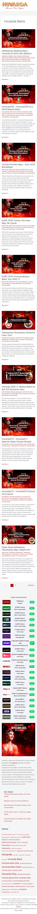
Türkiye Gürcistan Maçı (8, 229)
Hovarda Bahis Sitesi (21, 171)
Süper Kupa (5, 552)
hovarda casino (17, 870)
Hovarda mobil (25, 878)
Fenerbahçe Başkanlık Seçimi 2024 (18, 845)
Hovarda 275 (5, 498)
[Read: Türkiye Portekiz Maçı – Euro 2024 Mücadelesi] (18, 152)
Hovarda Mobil (13, 500)
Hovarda (7, 59)
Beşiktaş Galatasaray (16, 392)
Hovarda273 (5, 496)
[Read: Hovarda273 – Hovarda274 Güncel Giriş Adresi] (18, 479)
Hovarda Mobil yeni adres (21, 881)
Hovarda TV (13, 555)
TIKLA (32, 608)
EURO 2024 (12, 112)
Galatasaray (26, 56)
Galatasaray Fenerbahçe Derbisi (25, 338)
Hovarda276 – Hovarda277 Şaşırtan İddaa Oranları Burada (16, 440)
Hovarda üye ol (6, 889)
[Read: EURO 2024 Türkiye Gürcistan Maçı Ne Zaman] (18, 208)
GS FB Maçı (15, 554)
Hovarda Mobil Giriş (7, 881)
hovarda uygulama (27, 883)
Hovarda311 (4, 859)
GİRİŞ (32, 602)
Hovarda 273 (18, 496)
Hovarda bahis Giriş (10, 863)
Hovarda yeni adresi (15, 61)
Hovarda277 (14, 446)
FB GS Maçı (24, 842)
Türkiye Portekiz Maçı (19, 173)
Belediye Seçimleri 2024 (16, 837)
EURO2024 (24, 281)
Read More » (5, 79)
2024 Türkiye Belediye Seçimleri (9, 834)
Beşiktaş (19, 56)
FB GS (19, 842)
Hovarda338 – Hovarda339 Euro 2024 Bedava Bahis (17, 108)
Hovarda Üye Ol (20, 886)
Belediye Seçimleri (6, 837)
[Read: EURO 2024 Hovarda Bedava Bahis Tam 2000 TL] (18, 264)
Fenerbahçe (12, 552)
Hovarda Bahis (15, 59)
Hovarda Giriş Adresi (27, 227)
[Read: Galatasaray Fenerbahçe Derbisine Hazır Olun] (18, 320)
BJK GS (25, 392)
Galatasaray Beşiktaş (8, 57)
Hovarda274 (21, 500)
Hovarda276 (5, 444)
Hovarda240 (15, 855)
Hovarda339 (29, 115)
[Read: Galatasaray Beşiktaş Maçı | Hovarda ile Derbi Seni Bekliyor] (18, 38)
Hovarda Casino (6, 446)
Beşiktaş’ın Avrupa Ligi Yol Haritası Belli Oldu (16, 801)
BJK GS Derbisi (6, 392)
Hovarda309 (21, 855)
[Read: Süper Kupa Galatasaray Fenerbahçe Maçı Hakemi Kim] (18, 534)
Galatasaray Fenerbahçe (8, 338)
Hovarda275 (28, 500)
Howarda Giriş (6, 892)
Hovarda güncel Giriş (10, 878)
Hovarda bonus (6, 870)
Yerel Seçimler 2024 (14, 892)
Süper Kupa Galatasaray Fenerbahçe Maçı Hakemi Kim (16, 548)
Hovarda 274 (26, 496)
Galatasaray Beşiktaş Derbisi (22, 57)
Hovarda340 (5, 117)
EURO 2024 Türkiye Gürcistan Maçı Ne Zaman (16, 221)
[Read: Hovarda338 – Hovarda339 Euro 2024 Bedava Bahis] (18, 94)
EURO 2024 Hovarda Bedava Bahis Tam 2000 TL (16, 277)
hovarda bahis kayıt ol (26, 863)
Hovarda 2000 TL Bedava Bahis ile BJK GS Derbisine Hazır (18, 388)
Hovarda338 (5, 112)
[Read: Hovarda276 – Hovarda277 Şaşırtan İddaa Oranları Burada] (18, 426)
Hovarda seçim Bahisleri (7, 883)
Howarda (23, 889)
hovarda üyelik (30, 886)
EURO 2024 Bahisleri (22, 112)
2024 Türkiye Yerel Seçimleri (23, 834)
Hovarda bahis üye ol (28, 867)
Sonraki (31, 585)
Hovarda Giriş (5, 61)
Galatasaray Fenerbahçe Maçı (10, 339)
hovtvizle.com (9, 173)
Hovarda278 (22, 446)
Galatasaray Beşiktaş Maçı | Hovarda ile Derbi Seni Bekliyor (17, 52)
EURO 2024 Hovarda (27, 169)
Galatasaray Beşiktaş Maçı (9, 56)
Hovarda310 (28, 855)
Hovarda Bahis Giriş (24, 59)
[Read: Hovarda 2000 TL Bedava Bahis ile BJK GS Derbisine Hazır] (18, 374)
